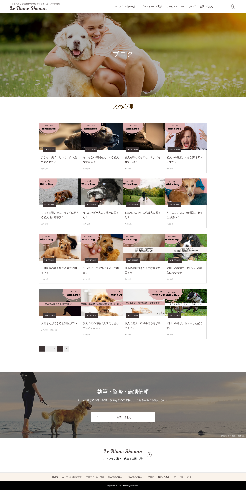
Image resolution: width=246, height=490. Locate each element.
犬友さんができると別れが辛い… (60, 323)
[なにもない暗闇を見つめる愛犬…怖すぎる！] (102, 136)
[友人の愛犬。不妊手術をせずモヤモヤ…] (144, 302)
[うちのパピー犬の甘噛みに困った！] (102, 191)
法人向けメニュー (136, 476)
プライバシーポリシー (184, 476)
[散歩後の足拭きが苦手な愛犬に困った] (144, 247)
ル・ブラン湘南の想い (125, 6)
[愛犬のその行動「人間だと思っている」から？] (102, 302)
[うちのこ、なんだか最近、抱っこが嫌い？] (186, 191)
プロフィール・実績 (152, 6)
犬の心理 (44, 168)
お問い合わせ (207, 6)
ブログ (192, 6)
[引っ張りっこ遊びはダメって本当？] (102, 247)
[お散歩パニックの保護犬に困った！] (144, 191)
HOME (55, 476)
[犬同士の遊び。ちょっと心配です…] (186, 302)
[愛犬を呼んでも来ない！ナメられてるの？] (144, 136)
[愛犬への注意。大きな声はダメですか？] (186, 136)
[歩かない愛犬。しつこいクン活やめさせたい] (60, 136)
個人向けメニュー (116, 476)
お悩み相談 (53, 330)
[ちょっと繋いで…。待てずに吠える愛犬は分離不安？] (60, 191)
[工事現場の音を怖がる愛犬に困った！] (60, 247)
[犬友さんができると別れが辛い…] (60, 302)
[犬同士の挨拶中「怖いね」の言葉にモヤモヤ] (186, 247)
